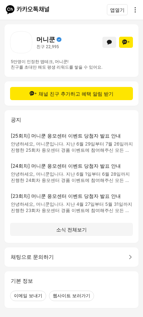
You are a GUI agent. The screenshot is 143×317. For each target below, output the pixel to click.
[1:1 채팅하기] (109, 42)
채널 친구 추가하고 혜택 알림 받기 (76, 94)
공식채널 (59, 39)
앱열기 (117, 10)
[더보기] (133, 10)
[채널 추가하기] (126, 42)
